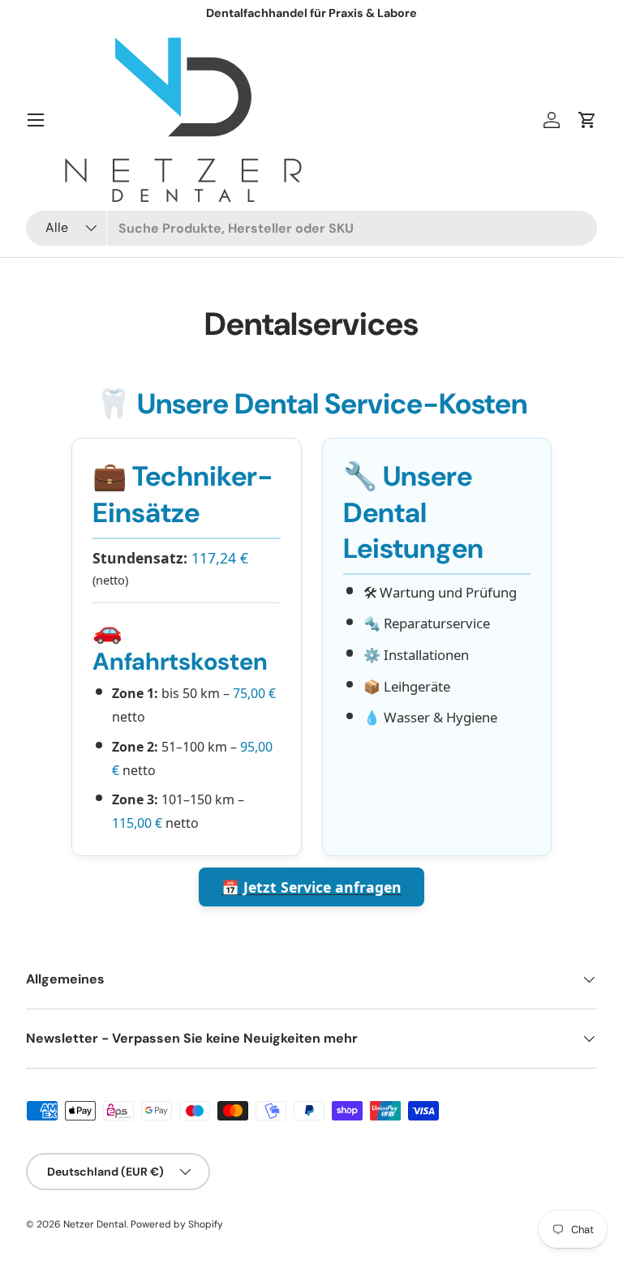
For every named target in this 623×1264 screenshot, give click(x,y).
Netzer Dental (95, 1224)
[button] (587, 120)
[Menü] (36, 120)
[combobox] (311, 228)
